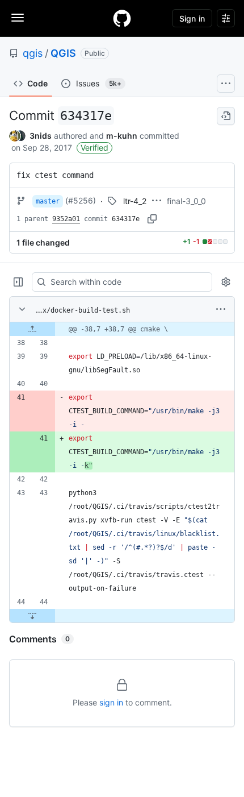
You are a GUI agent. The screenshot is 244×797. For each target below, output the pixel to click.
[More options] (221, 309)
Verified (94, 147)
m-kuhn (121, 135)
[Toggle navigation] (17, 17)
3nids (41, 135)
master (48, 201)
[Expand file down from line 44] (32, 615)
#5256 (80, 200)
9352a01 (66, 219)
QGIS (63, 53)
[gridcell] (122, 329)
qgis (33, 53)
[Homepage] (122, 18)
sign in (111, 702)
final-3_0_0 (186, 201)
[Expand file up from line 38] (32, 329)
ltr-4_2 (134, 201)
